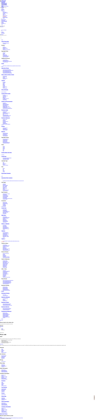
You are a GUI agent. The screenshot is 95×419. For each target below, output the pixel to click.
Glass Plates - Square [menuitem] (6, 236)
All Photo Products (3, 352)
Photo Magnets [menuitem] (5, 273)
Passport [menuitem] (4, 276)
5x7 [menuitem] (3, 169)
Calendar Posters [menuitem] (5, 140)
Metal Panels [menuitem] (4, 219)
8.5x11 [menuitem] (4, 168)
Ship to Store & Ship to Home (7, 74)
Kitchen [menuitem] (4, 189)
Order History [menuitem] (3, 1)
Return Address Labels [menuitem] (6, 262)
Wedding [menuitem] (4, 82)
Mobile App (2, 358)
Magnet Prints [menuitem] (5, 54)
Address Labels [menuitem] (5, 119)
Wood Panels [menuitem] (5, 210)
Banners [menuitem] (4, 254)
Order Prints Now (5, 41)
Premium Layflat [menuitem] (5, 78)
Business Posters (5, 302)
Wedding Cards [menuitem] (5, 265)
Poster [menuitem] (4, 164)
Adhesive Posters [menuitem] (5, 48)
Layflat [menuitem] (4, 77)
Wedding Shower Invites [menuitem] (6, 106)
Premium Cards (4, 109)
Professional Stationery (6, 311)
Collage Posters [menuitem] (5, 139)
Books (2, 382)
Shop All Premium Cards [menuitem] (6, 116)
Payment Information (4, 21)
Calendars (2, 350)
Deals (4, 18)
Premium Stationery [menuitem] (5, 261)
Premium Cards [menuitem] (5, 260)
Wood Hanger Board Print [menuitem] (6, 142)
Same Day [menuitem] (2, 241)
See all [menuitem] (4, 229)
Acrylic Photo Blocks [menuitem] (5, 232)
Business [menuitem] (2, 291)
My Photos (2, 9)
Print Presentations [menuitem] (5, 295)
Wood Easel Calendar (6, 173)
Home (2, 328)
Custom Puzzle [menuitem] (5, 272)
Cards (2, 349)
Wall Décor (3, 215)
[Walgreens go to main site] (1, 26)
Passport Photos (3, 356)
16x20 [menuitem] (4, 147)
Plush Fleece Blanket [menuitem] (6, 227)
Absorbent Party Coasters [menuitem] (6, 271)
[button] (1, 30)
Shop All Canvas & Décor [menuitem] (6, 250)
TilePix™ (3, 238)
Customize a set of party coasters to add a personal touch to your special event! (13, 180)
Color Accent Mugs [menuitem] (5, 196)
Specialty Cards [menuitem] (5, 111)
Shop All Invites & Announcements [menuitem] (7, 108)
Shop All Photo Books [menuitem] (6, 283)
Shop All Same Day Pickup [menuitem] (6, 277)
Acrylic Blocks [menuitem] (5, 194)
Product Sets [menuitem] (4, 213)
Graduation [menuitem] (4, 112)
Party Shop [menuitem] (4, 205)
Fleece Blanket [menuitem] (5, 226)
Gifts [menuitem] (2, 176)
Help (2, 24)
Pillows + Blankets (5, 223)
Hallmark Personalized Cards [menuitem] (7, 115)
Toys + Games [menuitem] (5, 186)
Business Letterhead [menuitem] (5, 315)
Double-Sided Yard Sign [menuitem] (6, 256)
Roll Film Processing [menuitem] (5, 60)
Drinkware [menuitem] (4, 184)
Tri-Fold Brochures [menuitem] (5, 298)
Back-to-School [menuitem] (5, 202)
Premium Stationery (5, 117)
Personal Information (4, 3)
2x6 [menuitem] (3, 150)
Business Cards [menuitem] (5, 123)
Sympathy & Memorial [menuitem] (6, 98)
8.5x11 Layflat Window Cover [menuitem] (7, 71)
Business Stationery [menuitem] (5, 316)
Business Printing (5, 17)
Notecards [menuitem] (4, 120)
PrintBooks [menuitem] (4, 43)
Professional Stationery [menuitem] (6, 289)
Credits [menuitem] (2, 5)
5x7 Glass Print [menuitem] (5, 234)
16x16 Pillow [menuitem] (4, 225)
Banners (3, 131)
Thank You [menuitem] (4, 96)
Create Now (3, 156)
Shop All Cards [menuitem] (5, 267)
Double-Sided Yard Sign (6, 152)
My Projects (3, 33)
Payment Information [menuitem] (4, 4)
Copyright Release (3, 399)
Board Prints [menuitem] (4, 47)
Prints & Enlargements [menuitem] (6, 253)
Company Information (4, 376)
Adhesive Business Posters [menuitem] (6, 304)
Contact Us (2, 366)
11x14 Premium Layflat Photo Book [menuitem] (7, 198)
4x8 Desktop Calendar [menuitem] (6, 158)
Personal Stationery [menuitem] (5, 121)
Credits (2, 22)
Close (1, 326)
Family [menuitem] (4, 85)
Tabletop (3, 230)
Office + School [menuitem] (5, 188)
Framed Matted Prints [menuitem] (6, 246)
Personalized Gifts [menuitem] (5, 203)
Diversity (2, 410)
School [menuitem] (4, 87)
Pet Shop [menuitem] (4, 204)
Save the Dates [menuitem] (5, 105)
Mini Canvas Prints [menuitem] (5, 212)
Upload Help (3, 365)
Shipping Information (4, 371)
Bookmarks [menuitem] (4, 122)
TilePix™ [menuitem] (4, 218)
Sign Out (2, 7)
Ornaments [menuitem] (4, 270)
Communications (3, 19)
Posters (4, 13)
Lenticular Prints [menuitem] (5, 55)
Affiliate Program (3, 378)
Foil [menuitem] (3, 114)
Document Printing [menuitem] (5, 287)
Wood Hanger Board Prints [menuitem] (6, 49)
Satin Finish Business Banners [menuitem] (7, 308)
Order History (3, 20)
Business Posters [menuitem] (5, 141)
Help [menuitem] (2, 0)
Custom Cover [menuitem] (5, 76)
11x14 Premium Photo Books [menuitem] (7, 69)
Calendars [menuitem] (2, 154)
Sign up (1, 417)
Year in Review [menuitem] (5, 86)
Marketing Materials (5, 297)
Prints (3, 11)
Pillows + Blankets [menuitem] (5, 185)
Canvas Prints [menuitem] (5, 209)
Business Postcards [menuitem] (5, 313)
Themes (3, 80)
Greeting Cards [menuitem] (5, 266)
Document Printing (5, 293)
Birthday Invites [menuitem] (5, 103)
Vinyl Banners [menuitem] (5, 134)
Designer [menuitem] (4, 52)
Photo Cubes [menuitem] (4, 274)
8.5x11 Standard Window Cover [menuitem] (7, 72)
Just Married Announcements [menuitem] (7, 107)
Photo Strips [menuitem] (5, 56)
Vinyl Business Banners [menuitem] (6, 309)
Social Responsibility (4, 377)
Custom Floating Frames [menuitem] (6, 211)
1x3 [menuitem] (3, 149)
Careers (2, 375)
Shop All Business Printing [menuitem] (6, 290)
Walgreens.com (3, 23)
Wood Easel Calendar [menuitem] (6, 159)
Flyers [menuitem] (4, 299)
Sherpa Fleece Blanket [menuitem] (6, 228)
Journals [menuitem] (4, 317)
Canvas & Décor (5, 15)
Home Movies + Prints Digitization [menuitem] (7, 61)
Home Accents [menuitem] (5, 187)
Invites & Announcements (6, 101)
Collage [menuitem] (4, 53)
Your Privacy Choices (4, 412)
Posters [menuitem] (2, 124)
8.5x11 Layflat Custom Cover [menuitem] (8, 70)
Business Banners (5, 306)
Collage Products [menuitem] (5, 220)
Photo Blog (2, 357)
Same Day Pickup (5, 68)
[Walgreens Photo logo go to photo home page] (1, 34)
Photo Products (3, 361)
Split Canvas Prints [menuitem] (5, 221)
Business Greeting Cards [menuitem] (6, 314)
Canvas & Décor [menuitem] (3, 206)
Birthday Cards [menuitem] (5, 264)
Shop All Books (4, 89)
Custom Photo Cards (5, 93)
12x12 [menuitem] (4, 171)
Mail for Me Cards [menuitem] (5, 263)
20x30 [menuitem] (4, 148)
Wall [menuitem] (3, 162)
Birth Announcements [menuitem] (6, 104)
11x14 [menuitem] (4, 146)
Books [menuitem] (2, 66)
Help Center (3, 364)
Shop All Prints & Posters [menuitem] (6, 257)
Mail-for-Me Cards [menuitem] (5, 113)
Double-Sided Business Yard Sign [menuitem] (7, 305)
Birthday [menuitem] (4, 84)
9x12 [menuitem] (3, 170)
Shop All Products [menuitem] (5, 190)
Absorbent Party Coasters (6, 177)
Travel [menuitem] (4, 83)
